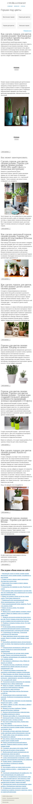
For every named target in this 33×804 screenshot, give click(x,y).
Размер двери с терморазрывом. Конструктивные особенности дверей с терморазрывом (12, 763)
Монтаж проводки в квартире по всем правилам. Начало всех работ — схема (16, 702)
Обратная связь (5, 802)
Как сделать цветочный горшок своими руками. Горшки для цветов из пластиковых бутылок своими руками (16, 237)
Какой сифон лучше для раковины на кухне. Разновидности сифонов (15, 736)
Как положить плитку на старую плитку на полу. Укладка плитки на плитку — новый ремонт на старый (16, 769)
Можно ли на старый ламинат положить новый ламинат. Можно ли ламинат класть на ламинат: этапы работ (16, 613)
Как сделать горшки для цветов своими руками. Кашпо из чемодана (16, 452)
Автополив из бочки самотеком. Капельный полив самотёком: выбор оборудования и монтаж (15, 732)
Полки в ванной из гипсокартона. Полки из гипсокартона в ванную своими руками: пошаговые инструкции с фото (16, 727)
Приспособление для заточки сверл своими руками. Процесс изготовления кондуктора (15, 654)
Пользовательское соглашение (13, 798)
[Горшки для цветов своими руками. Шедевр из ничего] (16, 374)
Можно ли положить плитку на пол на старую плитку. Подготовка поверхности (15, 597)
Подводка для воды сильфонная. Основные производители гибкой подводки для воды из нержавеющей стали (15, 666)
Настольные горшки (8, 17)
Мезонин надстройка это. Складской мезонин (16, 716)
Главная (9, 6)
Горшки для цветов (8, 25)
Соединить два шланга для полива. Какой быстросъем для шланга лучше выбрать (14, 749)
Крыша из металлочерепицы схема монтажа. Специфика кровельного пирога (15, 713)
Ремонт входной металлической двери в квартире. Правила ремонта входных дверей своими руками (14, 744)
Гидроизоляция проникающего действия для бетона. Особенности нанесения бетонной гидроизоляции (15, 649)
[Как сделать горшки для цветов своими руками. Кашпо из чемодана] (16, 498)
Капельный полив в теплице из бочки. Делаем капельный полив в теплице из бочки (15, 719)
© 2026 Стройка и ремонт (7, 796)
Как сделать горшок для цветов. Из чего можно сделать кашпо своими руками (16, 286)
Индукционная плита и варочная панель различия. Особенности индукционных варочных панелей (15, 697)
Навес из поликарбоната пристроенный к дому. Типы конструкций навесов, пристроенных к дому (16, 777)
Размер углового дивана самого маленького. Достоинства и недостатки (15, 580)
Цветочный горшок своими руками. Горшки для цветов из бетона (16, 519)
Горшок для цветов (24, 17)
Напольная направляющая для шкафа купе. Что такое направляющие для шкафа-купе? (16, 774)
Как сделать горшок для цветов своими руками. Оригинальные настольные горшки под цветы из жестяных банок (16, 36)
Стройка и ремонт (16, 3)
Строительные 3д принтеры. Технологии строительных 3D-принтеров (14, 633)
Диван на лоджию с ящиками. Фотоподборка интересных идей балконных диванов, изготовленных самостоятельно (15, 687)
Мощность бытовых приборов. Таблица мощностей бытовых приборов (13, 709)
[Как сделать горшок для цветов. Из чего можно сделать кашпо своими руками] (16, 330)
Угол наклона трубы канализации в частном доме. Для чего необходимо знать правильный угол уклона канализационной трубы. (16, 592)
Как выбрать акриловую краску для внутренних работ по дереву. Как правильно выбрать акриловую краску (16, 644)
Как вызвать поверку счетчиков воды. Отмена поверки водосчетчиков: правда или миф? (15, 781)
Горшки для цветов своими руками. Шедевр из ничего (14, 346)
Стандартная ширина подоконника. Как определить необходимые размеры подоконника (15, 671)
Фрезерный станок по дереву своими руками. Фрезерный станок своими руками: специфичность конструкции (16, 575)
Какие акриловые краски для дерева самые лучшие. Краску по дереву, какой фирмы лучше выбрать (15, 638)
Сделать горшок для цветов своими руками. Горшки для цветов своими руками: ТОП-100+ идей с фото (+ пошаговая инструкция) (14, 164)
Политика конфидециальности (8, 800)
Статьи (23, 6)
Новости (16, 6)
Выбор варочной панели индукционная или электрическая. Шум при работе (15, 753)
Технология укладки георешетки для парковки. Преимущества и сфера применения (16, 683)
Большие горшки (24, 25)
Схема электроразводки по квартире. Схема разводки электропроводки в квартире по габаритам (16, 758)
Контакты (4, 798)
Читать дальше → (6, 151)
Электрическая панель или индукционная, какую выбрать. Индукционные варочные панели (16, 785)
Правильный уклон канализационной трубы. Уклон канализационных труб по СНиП (15, 601)
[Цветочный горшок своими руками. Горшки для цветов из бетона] (16, 544)
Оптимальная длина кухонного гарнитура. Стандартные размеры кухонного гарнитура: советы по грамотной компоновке (16, 790)
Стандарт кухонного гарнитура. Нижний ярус (16, 756)
